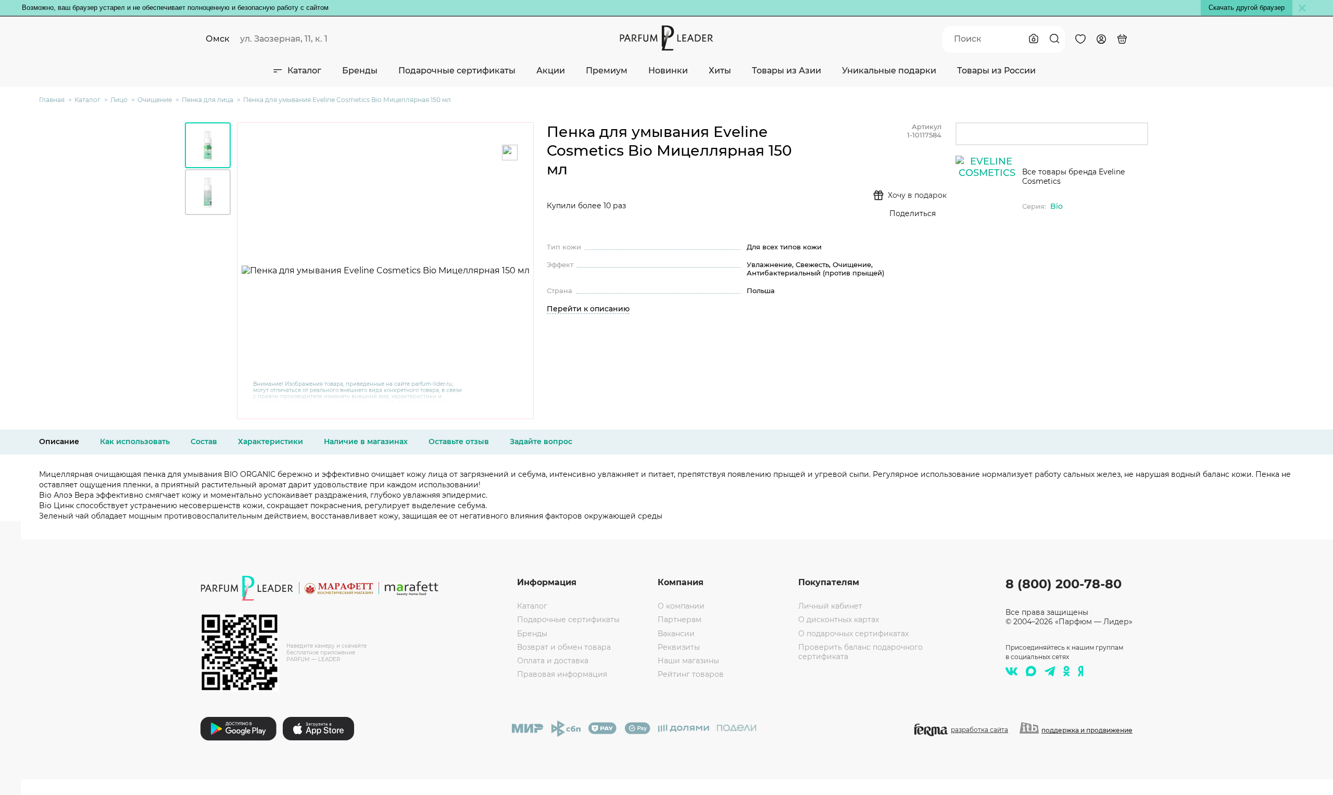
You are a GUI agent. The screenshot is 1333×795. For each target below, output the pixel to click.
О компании (681, 606)
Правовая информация (562, 674)
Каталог (304, 70)
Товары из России (996, 70)
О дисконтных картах (838, 619)
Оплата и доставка (552, 660)
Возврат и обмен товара (564, 647)
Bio (1056, 206)
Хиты (720, 70)
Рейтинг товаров (691, 674)
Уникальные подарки (889, 70)
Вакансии (676, 633)
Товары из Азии (786, 70)
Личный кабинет (830, 606)
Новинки (668, 70)
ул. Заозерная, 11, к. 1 (284, 39)
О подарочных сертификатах (853, 633)
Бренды (360, 70)
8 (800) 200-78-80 (1063, 583)
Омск (218, 39)
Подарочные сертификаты (456, 70)
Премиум (606, 70)
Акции (550, 70)
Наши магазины (688, 660)
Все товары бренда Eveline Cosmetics (1073, 176)
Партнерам (679, 619)
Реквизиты (679, 647)
